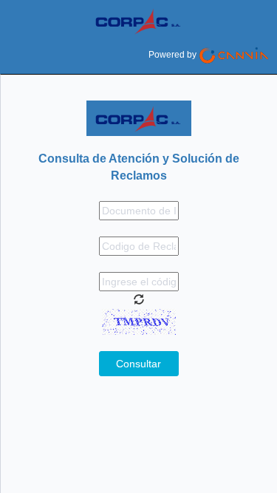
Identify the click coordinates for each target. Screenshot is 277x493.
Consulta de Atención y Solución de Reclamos (138, 167)
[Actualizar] (139, 299)
